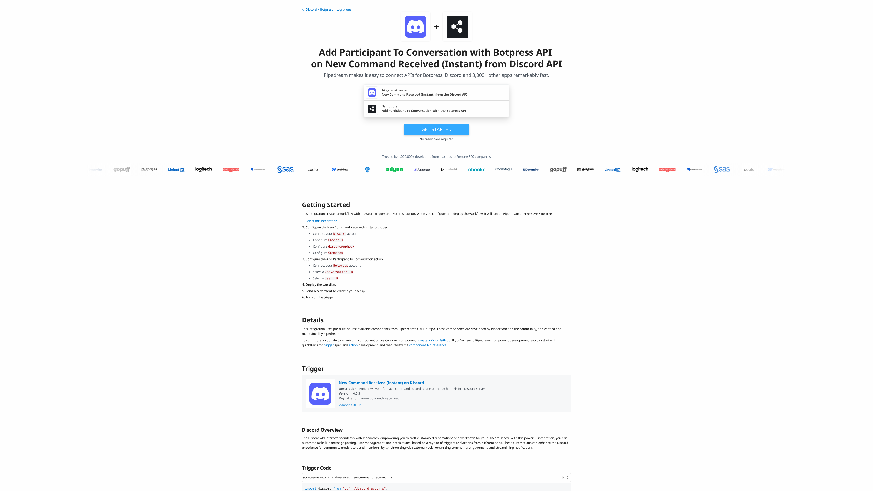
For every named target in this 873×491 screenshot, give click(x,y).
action (353, 345)
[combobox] (436, 477)
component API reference (428, 345)
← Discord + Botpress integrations (326, 10)
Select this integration (321, 221)
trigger (329, 345)
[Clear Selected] (563, 477)
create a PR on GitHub (434, 340)
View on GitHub (350, 405)
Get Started (436, 129)
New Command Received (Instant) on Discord (381, 382)
